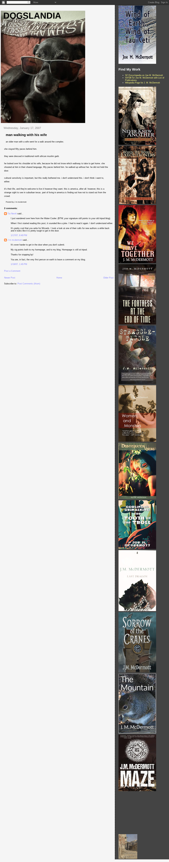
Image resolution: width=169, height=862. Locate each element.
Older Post (108, 277)
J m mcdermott (14, 240)
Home (59, 277)
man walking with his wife (26, 135)
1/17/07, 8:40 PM (19, 235)
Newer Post (9, 277)
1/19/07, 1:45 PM (19, 264)
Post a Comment (12, 271)
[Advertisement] (143, 812)
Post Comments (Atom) (28, 283)
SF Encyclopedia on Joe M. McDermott (144, 75)
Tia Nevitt (12, 213)
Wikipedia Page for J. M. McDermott (142, 82)
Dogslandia (32, 15)
